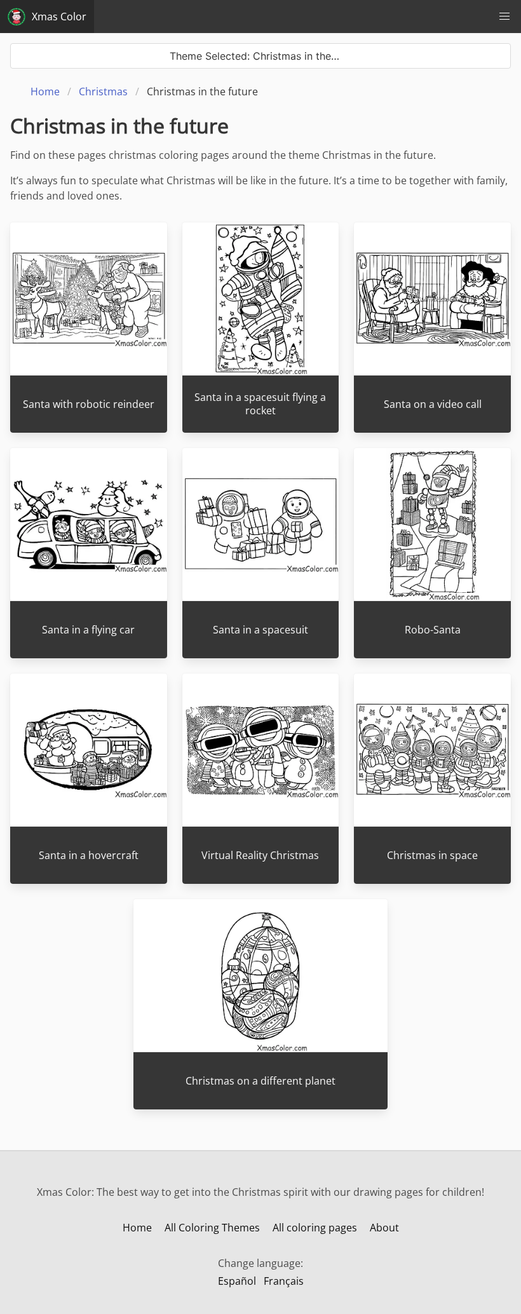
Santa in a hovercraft (89, 855)
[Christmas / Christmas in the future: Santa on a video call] (432, 298)
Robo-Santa (433, 630)
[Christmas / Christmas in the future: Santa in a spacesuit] (260, 524)
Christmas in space (432, 855)
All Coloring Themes (212, 1228)
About (384, 1228)
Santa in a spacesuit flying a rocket (260, 403)
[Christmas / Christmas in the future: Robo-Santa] (432, 524)
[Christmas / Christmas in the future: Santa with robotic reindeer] (88, 298)
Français (284, 1281)
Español (237, 1281)
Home (137, 1228)
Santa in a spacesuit (260, 630)
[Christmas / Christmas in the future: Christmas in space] (432, 750)
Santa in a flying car (88, 630)
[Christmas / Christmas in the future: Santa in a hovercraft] (88, 750)
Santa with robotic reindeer (88, 404)
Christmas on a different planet (260, 1081)
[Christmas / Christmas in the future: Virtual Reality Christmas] (260, 750)
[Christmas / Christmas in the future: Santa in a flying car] (88, 524)
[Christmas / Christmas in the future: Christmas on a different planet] (260, 975)
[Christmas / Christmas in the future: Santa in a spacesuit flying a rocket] (260, 298)
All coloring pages (315, 1228)
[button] (504, 16)
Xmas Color (59, 17)
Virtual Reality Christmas (260, 855)
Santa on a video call (433, 404)
